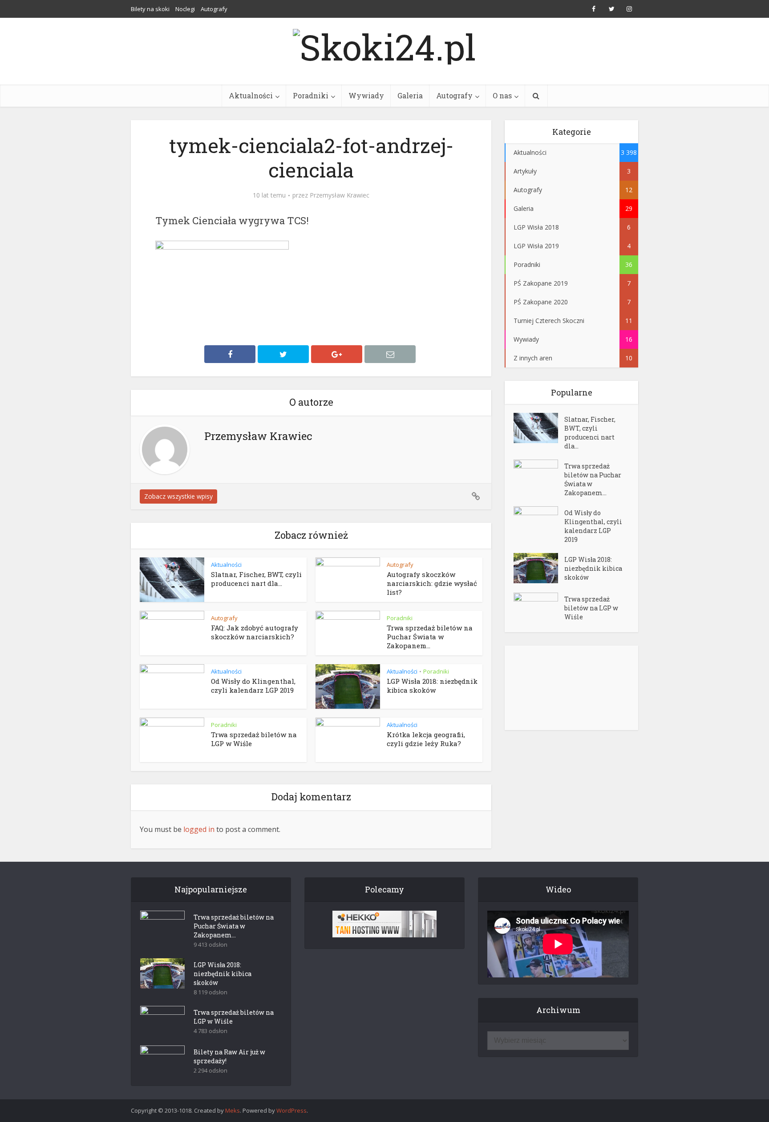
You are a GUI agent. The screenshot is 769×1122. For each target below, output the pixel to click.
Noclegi (185, 9)
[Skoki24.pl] (384, 44)
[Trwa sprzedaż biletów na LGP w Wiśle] (539, 608)
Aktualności (251, 95)
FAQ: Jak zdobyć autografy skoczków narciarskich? (254, 632)
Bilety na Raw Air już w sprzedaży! (229, 1056)
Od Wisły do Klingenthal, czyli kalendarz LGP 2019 (253, 685)
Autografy (214, 9)
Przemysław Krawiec (339, 195)
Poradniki (310, 95)
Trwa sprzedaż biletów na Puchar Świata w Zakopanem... (430, 636)
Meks (232, 1110)
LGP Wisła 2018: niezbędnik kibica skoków (432, 685)
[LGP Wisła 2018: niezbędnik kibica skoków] (539, 568)
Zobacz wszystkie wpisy (178, 496)
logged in (199, 829)
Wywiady (366, 95)
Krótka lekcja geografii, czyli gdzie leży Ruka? (426, 739)
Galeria (410, 95)
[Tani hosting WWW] (384, 924)
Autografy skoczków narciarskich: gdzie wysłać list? (432, 583)
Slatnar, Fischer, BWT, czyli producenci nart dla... (256, 579)
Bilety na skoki (150, 9)
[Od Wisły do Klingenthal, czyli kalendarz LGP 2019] (539, 521)
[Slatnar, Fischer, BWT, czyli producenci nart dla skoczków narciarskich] (539, 428)
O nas (502, 95)
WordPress (291, 1110)
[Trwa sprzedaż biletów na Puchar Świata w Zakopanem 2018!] (539, 475)
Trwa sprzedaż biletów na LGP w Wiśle (591, 608)
